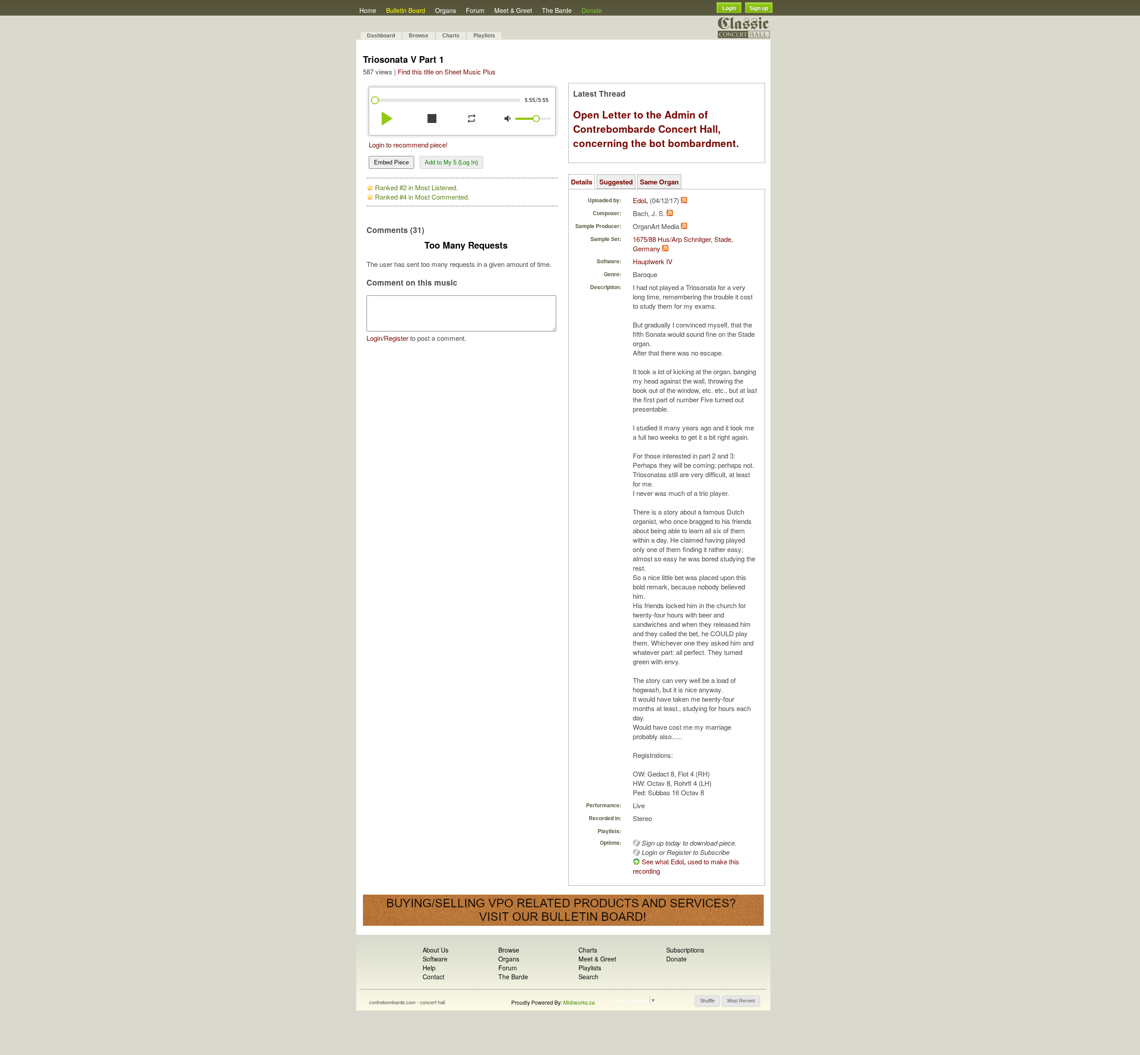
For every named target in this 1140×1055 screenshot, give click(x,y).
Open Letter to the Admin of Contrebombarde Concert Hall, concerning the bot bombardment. (656, 128)
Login (729, 8)
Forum (475, 10)
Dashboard (381, 36)
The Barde (557, 10)
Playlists (484, 36)
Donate (592, 10)
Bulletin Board (405, 10)
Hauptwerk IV (652, 261)
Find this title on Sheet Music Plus (447, 71)
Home (367, 10)
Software (435, 958)
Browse (418, 36)
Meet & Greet (513, 10)
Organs (445, 10)
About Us (435, 949)
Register (396, 338)
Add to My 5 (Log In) (451, 162)
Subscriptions (685, 949)
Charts (451, 36)
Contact (433, 976)
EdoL (640, 200)
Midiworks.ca (579, 1002)
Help (429, 967)
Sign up (758, 8)
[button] (707, 1001)
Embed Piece (391, 162)
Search (588, 976)
